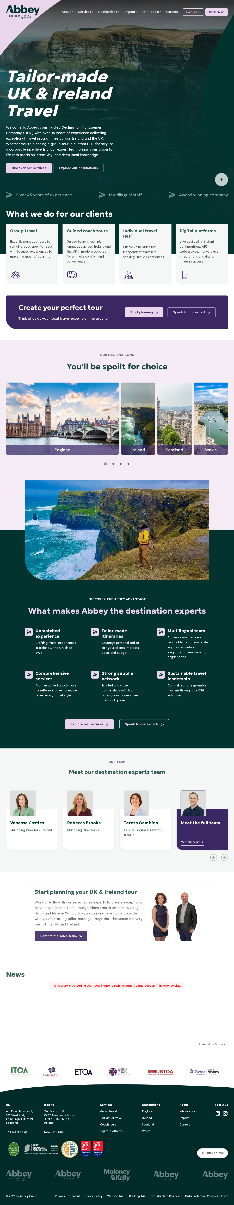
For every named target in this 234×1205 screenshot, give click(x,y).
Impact (184, 1118)
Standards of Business (165, 1196)
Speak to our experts (142, 724)
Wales (146, 1131)
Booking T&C (137, 1196)
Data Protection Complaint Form (206, 1196)
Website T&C (115, 1196)
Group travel (108, 1111)
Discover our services (29, 168)
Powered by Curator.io (212, 1044)
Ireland (147, 1118)
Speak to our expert (189, 312)
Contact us (193, 12)
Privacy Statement (67, 1196)
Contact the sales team (58, 936)
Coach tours (108, 1124)
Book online (216, 12)
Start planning (141, 312)
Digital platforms (111, 1131)
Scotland (148, 1124)
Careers (185, 1124)
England (147, 1111)
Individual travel (111, 1118)
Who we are (187, 1111)
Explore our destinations (78, 168)
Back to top (215, 1153)
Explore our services (87, 724)
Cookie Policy (93, 1196)
